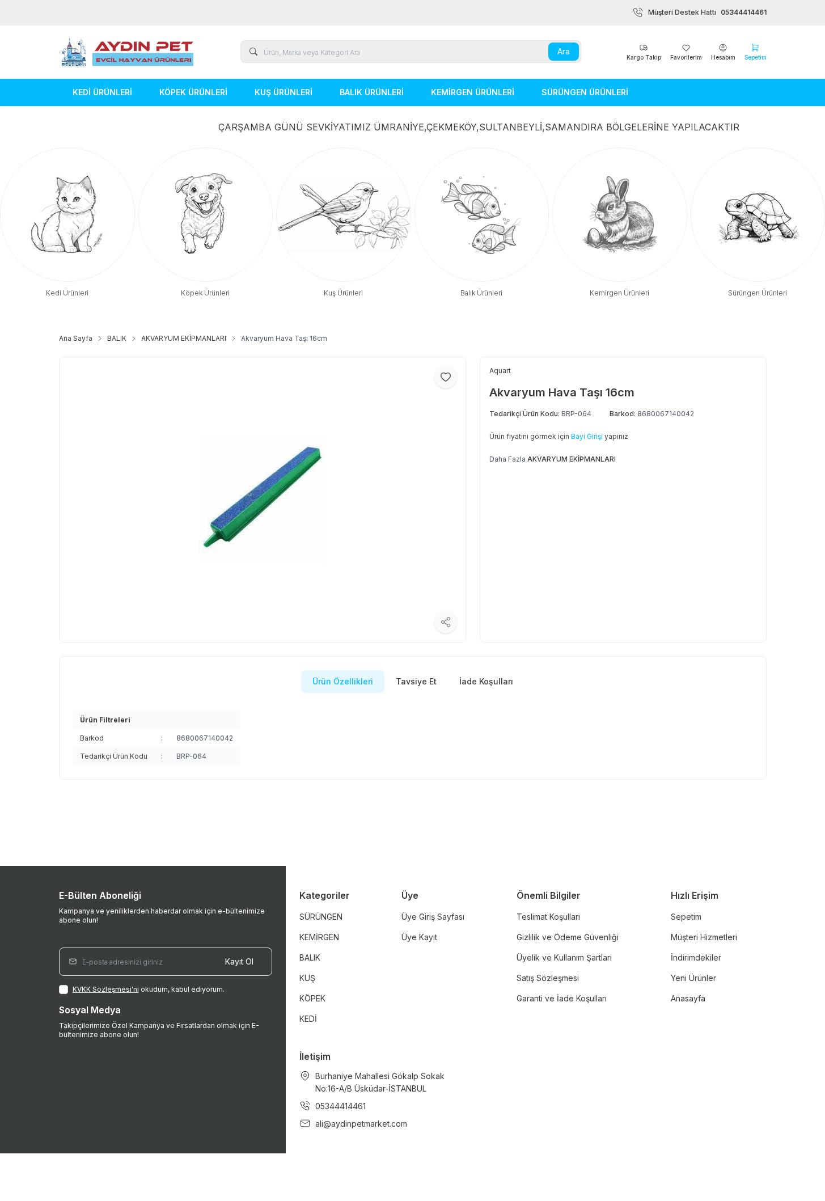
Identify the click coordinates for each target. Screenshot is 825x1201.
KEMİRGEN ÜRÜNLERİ (472, 92)
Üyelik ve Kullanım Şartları (564, 957)
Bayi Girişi (587, 436)
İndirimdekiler (696, 957)
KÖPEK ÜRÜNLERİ (193, 92)
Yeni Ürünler (693, 978)
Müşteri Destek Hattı (707, 12)
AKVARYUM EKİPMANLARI (183, 338)
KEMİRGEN (319, 937)
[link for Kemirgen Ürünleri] (619, 222)
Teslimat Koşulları (548, 916)
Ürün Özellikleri (342, 681)
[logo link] (127, 52)
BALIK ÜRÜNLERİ (372, 92)
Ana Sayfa (75, 338)
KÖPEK (312, 998)
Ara (563, 51)
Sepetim (686, 916)
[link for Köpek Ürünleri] (205, 222)
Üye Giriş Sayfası (432, 916)
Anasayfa (688, 998)
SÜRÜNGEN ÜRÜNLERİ (584, 92)
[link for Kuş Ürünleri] (343, 222)
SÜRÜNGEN (320, 916)
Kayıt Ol (239, 961)
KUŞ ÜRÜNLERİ (283, 92)
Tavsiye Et (416, 681)
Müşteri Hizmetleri (704, 937)
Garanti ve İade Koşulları (562, 998)
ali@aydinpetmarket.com (361, 1123)
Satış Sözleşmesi (548, 978)
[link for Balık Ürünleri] (481, 222)
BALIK (116, 338)
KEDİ (308, 1019)
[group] (263, 499)
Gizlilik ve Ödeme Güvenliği (568, 937)
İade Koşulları (486, 681)
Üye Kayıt (419, 937)
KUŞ (307, 978)
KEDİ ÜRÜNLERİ (102, 92)
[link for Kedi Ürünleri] (67, 222)
